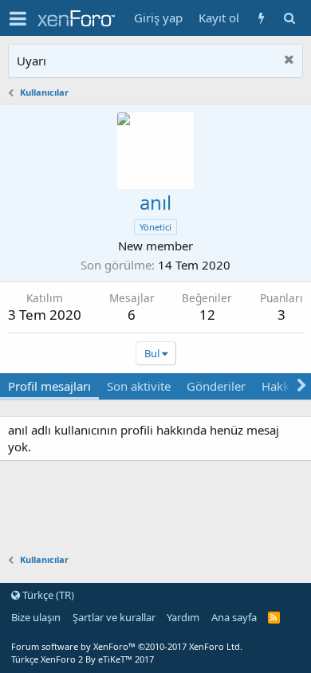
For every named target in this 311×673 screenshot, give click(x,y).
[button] (18, 18)
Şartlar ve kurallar (114, 617)
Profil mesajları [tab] (49, 386)
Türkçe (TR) (47, 595)
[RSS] (274, 617)
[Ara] (289, 18)
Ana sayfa (234, 617)
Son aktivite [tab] (139, 386)
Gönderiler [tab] (216, 386)
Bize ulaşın (36, 617)
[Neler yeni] (261, 18)
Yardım (183, 617)
